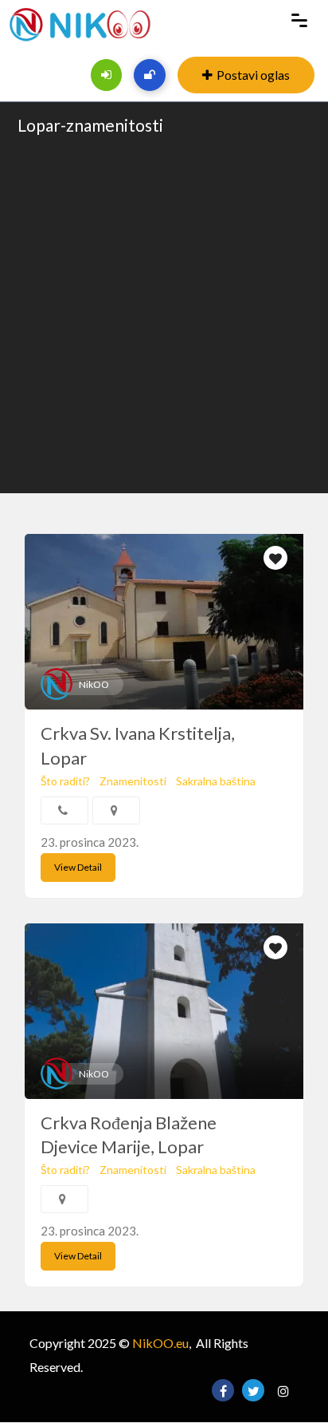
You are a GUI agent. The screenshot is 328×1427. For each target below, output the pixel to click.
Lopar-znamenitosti (90, 125)
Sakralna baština (216, 781)
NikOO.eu (160, 1342)
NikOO (94, 684)
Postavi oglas (253, 74)
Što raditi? (65, 781)
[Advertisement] (164, 312)
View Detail (78, 867)
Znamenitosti (133, 781)
